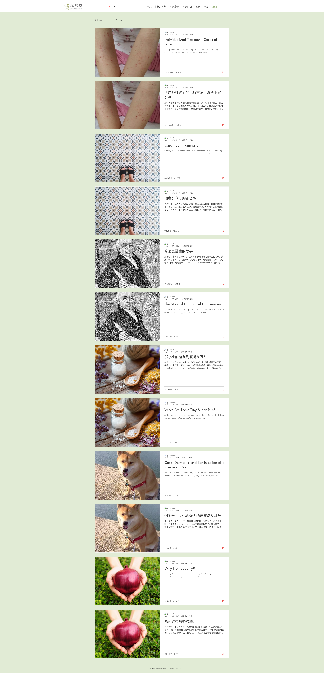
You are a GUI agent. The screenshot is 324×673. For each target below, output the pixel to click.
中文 (109, 20)
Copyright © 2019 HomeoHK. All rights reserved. (163, 668)
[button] (226, 20)
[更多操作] (224, 33)
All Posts (98, 20)
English (119, 20)
